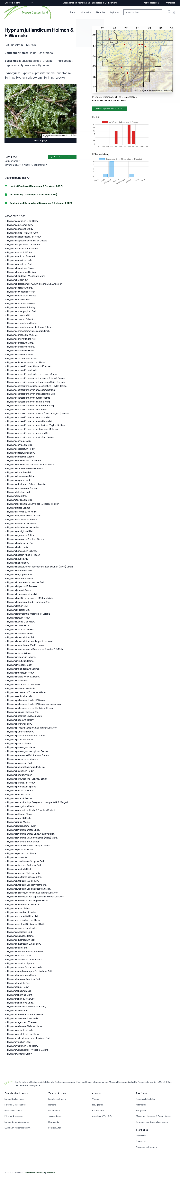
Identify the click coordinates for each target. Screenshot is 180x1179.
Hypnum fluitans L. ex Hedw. (21, 523)
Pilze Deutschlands (13, 1110)
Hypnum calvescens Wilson (21, 291)
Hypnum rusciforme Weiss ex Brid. (24, 877)
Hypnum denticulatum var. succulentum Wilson (30, 464)
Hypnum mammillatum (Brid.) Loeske (25, 645)
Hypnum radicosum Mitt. (19, 794)
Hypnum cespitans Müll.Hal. (21, 303)
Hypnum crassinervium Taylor (22, 358)
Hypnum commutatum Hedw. (22, 323)
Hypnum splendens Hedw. (20, 935)
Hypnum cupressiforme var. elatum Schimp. (29, 401)
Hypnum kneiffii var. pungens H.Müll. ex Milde (30, 598)
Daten (73, 12)
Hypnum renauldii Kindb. (19, 818)
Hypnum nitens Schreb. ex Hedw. (24, 684)
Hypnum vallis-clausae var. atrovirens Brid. (28, 1038)
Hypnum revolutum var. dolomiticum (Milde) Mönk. (32, 837)
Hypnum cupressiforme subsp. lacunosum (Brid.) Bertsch (36, 382)
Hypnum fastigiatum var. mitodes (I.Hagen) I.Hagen (33, 503)
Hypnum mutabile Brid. (18, 680)
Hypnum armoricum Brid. (19, 264)
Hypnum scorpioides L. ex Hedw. (23, 920)
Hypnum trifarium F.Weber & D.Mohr (25, 1014)
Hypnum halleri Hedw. (18, 547)
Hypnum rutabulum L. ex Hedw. (23, 880)
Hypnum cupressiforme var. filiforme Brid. (28, 409)
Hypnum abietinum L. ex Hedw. (23, 221)
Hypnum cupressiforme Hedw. (22, 370)
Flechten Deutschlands (15, 1105)
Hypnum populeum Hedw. (20, 739)
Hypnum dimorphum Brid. (20, 472)
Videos (95, 1099)
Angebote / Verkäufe (102, 1116)
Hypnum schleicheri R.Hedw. (21, 912)
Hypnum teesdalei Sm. (18, 983)
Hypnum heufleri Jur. (17, 558)
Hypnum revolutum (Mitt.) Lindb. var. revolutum (31, 833)
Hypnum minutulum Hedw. (20, 661)
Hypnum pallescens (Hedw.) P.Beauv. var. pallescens (34, 704)
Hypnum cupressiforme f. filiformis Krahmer (29, 366)
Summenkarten (55, 1116)
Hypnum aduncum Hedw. (20, 224)
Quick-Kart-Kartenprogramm (17, 1128)
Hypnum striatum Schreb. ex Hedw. (25, 967)
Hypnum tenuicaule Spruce (21, 998)
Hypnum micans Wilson (19, 653)
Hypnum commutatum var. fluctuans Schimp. (30, 327)
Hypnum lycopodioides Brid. (21, 637)
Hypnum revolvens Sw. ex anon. (23, 841)
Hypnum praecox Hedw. (19, 743)
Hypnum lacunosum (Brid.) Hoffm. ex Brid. (28, 602)
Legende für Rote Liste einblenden (62, 157)
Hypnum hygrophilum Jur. (20, 574)
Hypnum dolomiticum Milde (20, 476)
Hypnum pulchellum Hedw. (20, 770)
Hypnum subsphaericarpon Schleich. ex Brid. (29, 971)
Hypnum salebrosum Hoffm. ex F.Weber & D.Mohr (32, 892)
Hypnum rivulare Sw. (17, 857)
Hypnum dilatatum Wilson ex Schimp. (26, 468)
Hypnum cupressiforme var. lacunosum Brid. (29, 417)
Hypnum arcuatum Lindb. (19, 260)
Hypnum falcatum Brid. (18, 492)
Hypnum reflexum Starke (19, 814)
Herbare (52, 1105)
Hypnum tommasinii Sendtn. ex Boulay (26, 1006)
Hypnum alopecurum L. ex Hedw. (24, 244)
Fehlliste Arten (54, 1128)
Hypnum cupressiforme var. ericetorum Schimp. (31, 405)
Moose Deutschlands (14, 1099)
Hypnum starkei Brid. (17, 947)
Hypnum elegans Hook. (19, 480)
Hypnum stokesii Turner (19, 955)
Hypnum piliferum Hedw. (19, 723)
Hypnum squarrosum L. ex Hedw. (24, 943)
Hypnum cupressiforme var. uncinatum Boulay (30, 437)
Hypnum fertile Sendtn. (18, 507)
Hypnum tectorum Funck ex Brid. (23, 979)
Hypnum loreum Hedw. (18, 617)
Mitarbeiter (86, 12)
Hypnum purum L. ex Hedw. (21, 782)
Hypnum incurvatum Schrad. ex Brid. (25, 582)
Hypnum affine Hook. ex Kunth (22, 232)
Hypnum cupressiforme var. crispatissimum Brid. (31, 393)
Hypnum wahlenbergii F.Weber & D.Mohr (27, 1049)
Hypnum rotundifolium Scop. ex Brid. (25, 861)
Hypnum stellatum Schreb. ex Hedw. (25, 951)
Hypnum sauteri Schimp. (19, 908)
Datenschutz (142, 1141)
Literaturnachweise (57, 1099)
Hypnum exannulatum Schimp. (22, 488)
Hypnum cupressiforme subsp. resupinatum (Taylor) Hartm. (37, 386)
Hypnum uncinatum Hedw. (20, 1030)
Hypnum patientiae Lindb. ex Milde (24, 715)
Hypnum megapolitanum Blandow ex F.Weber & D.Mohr (35, 649)
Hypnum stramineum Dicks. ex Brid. (25, 959)
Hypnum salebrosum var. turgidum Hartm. (28, 900)
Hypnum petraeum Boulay (20, 719)
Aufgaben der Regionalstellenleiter (152, 1122)
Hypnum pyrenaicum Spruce (21, 786)
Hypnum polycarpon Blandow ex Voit (26, 735)
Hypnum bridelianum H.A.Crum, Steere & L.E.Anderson (34, 283)
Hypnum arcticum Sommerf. (21, 256)
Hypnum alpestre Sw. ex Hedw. (23, 248)
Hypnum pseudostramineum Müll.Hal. (26, 767)
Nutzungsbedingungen (146, 1147)
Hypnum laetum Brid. (17, 606)
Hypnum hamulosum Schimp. (22, 551)
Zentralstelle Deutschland (34, 1173)
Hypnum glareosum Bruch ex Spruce (25, 539)
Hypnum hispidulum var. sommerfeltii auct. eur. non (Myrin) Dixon (40, 566)
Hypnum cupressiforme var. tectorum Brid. (28, 433)
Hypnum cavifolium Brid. (19, 299)
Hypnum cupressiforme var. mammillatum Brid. (30, 421)
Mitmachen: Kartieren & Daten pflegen (153, 1116)
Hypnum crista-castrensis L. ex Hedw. (26, 362)
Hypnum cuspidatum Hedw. (21, 448)
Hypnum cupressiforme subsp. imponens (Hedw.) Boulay (36, 378)
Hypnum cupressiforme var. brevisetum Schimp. (31, 389)
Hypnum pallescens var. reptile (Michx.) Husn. (30, 708)
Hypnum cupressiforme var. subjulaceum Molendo (32, 429)
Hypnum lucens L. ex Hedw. (21, 621)
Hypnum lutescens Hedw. (20, 633)
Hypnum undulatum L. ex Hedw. (23, 1034)
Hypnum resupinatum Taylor (21, 825)
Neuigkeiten (98, 1105)
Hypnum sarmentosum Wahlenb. (23, 904)
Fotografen (141, 1110)
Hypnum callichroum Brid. (20, 287)
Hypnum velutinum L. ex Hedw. (23, 1045)
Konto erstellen (151, 3)
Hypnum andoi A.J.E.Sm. (19, 252)
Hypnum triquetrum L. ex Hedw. (23, 1018)
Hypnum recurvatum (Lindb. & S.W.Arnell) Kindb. (31, 810)
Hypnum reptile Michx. (18, 822)
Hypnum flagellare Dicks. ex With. (24, 515)
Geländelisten (54, 1110)
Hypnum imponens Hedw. (20, 578)
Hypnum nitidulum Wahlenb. (21, 688)
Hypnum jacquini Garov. (19, 590)
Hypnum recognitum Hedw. (21, 806)
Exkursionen (98, 1110)
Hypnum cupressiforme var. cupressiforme (28, 397)
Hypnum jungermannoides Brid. (23, 594)
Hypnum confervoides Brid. (21, 346)
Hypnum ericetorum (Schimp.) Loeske (26, 484)
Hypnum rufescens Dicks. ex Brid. (24, 865)
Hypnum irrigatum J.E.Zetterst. (22, 586)
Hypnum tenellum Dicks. (19, 990)
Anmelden (171, 3)
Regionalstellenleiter (145, 1099)
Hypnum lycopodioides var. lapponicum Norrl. (30, 641)
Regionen (114, 12)
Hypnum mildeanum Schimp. (21, 657)
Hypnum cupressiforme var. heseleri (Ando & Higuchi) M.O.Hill (38, 413)
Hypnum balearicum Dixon (20, 268)
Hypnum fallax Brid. (17, 496)
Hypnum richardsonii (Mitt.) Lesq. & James (28, 845)
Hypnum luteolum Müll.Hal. (20, 629)
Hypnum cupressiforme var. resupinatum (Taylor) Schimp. (36, 425)
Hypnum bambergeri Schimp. (21, 272)
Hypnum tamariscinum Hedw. (22, 975)
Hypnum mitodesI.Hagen (19, 664)
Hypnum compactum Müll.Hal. (22, 334)
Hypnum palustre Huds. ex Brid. (23, 712)
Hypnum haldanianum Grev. (21, 543)
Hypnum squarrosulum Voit (20, 939)
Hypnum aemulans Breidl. (20, 228)
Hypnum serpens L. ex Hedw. (22, 928)
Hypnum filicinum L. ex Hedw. (22, 511)
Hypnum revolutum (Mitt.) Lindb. (23, 829)
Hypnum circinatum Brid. (19, 315)
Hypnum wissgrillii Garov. (19, 1053)
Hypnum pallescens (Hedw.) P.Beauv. (26, 700)
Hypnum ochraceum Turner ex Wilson (26, 692)
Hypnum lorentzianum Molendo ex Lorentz (28, 613)
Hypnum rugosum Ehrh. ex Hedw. (24, 873)
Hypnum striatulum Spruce (20, 963)
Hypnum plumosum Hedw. (20, 731)
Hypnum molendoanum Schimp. (23, 668)
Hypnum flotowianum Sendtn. (22, 519)
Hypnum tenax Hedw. (18, 987)
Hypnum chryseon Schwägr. (21, 307)
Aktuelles (100, 12)
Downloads (53, 1122)
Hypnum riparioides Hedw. (20, 849)
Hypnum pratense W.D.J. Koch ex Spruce (28, 755)
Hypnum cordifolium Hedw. (21, 350)
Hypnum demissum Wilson (20, 456)
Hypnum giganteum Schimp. (21, 535)
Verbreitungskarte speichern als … (110, 109)
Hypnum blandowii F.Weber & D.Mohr (26, 276)
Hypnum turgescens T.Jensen (22, 1022)
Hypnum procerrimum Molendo (23, 759)
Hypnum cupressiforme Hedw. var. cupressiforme (32, 374)
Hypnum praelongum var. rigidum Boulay (27, 751)
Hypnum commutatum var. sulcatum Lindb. (28, 331)
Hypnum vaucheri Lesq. (19, 1042)
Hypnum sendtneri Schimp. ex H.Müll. (26, 924)
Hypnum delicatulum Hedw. (21, 452)
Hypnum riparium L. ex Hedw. (22, 853)
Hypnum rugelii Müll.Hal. (19, 869)
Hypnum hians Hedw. (18, 562)
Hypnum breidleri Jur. (17, 279)
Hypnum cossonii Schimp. (20, 354)
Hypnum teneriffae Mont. (19, 994)
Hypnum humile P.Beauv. (19, 570)
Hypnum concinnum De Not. (21, 338)
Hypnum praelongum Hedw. (21, 747)
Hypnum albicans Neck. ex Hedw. (24, 236)
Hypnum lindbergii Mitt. (18, 609)
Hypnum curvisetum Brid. (19, 444)
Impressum (141, 1135)
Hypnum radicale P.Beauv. (20, 790)
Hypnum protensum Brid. (19, 763)
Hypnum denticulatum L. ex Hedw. (24, 460)
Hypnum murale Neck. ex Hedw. (23, 676)
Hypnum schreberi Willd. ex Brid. (23, 916)
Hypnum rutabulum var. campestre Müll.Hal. (29, 888)
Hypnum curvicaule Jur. (19, 441)
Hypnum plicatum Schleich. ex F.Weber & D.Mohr (32, 727)
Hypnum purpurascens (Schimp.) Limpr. (27, 778)
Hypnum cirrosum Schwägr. (21, 319)
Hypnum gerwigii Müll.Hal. (20, 531)
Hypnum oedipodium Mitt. (20, 696)
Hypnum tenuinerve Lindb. (20, 1002)
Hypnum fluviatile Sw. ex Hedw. (23, 527)
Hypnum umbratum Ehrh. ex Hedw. (24, 1026)
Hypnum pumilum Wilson (19, 774)
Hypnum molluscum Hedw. (20, 672)
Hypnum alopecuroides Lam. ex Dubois (27, 240)
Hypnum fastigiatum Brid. (19, 499)
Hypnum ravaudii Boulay (19, 798)
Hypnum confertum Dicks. (20, 342)
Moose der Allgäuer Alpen (16, 1122)
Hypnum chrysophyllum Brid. (21, 311)
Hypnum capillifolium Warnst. (21, 295)
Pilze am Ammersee (13, 1116)
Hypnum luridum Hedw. (19, 625)
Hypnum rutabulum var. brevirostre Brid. (27, 884)
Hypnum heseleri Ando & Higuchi (23, 554)
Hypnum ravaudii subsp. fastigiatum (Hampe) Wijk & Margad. (37, 802)
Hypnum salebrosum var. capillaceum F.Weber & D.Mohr (35, 896)
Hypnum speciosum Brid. (19, 932)
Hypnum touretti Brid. (18, 1010)
